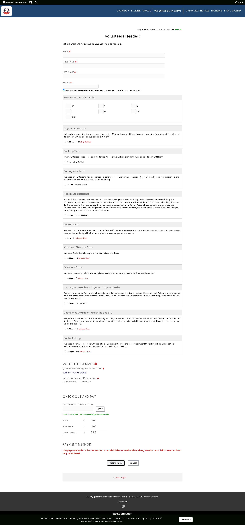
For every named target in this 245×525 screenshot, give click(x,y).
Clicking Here (151, 497)
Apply (100, 409)
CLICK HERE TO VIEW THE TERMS (74, 373)
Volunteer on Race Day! (167, 11)
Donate (147, 10)
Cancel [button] (133, 462)
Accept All (186, 519)
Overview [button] (122, 10)
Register (135, 10)
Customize (117, 521)
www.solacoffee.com (16, 2)
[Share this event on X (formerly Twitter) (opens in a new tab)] (36, 2)
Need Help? (121, 477)
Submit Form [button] (115, 462)
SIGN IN (178, 29)
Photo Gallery (232, 10)
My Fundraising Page (197, 10)
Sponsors (216, 10)
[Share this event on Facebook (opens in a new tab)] (30, 2)
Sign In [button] (240, 2)
